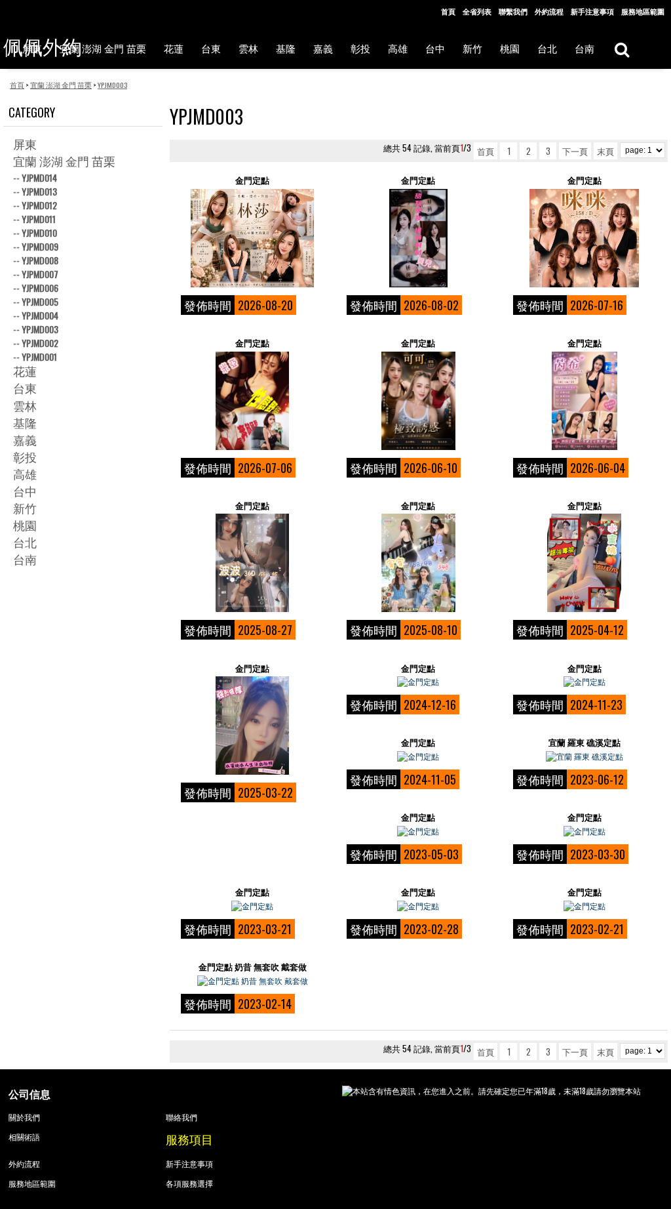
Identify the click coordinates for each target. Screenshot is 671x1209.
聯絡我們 (181, 1116)
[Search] (621, 49)
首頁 (448, 11)
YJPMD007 (40, 274)
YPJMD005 (40, 301)
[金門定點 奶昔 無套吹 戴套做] (252, 980)
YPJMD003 (40, 329)
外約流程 (549, 11)
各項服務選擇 (189, 1183)
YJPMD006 (40, 288)
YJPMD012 (39, 205)
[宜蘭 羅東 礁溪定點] (584, 756)
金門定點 (252, 180)
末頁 (605, 150)
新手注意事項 (592, 11)
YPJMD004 (40, 315)
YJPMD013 (39, 191)
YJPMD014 (39, 177)
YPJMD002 (40, 343)
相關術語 (24, 1136)
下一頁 (575, 150)
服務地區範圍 (642, 11)
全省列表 (477, 11)
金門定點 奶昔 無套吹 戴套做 (253, 966)
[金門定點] (252, 238)
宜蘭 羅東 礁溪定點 (584, 742)
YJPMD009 (40, 246)
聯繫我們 (513, 11)
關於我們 (24, 1116)
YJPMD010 (39, 232)
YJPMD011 (39, 219)
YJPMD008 (40, 260)
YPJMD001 (39, 356)
